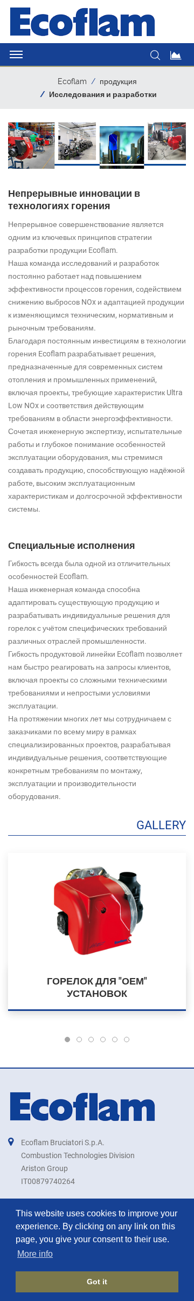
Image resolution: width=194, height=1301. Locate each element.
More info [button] (35, 1253)
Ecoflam (72, 81)
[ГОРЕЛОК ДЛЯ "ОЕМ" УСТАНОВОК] (97, 909)
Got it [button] (97, 1281)
